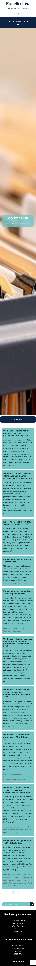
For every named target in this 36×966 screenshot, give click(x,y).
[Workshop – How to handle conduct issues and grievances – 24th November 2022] (18, 708)
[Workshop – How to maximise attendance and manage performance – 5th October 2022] (18, 660)
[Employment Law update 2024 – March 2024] (18, 571)
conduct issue (8, 827)
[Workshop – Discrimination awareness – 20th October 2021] (18, 757)
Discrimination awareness (12, 774)
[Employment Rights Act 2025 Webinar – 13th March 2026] (18, 537)
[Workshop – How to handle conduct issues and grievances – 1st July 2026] (18, 448)
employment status (10, 628)
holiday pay (16, 631)
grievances (19, 827)
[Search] (32, 904)
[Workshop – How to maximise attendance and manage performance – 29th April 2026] (18, 493)
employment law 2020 (11, 875)
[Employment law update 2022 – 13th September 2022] (18, 611)
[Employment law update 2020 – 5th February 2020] (18, 863)
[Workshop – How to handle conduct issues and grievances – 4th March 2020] (18, 810)
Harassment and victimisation (14, 780)
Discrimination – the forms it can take (17, 777)
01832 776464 (23, 9)
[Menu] (18, 25)
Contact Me (18, 218)
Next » (21, 892)
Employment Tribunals (17, 877)
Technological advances (17, 883)
